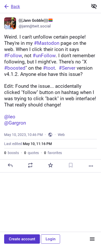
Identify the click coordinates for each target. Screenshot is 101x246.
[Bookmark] (71, 165)
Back (15, 6)
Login (50, 239)
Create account (22, 239)
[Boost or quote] (30, 165)
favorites (53, 153)
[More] (91, 166)
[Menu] (92, 239)
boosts (11, 153)
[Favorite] (50, 165)
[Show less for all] (94, 6)
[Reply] (10, 165)
